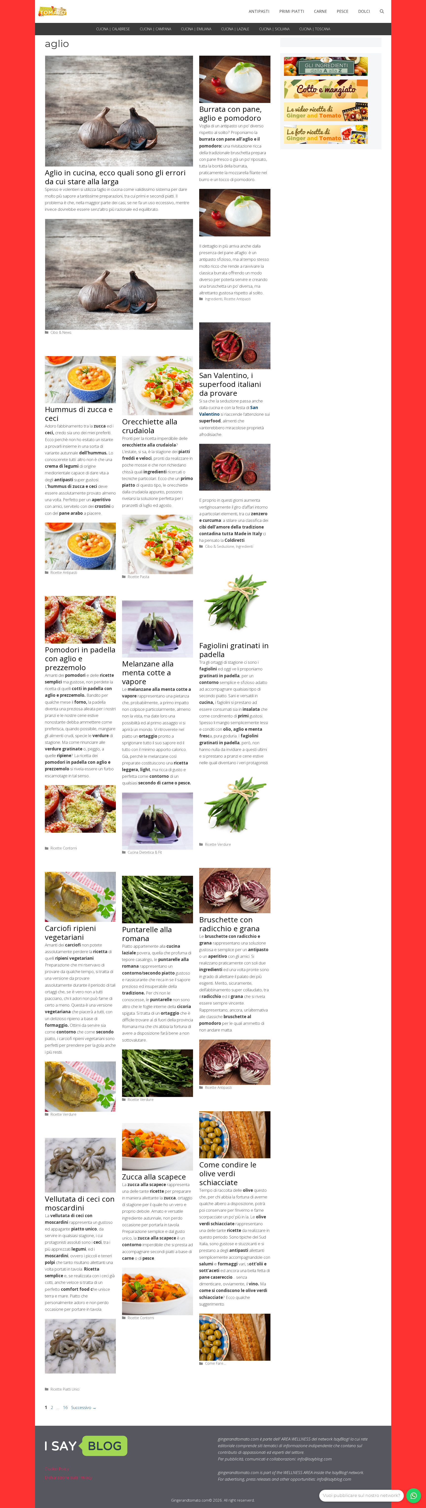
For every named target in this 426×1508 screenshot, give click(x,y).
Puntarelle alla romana (147, 933)
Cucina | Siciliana (274, 29)
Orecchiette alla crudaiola (149, 425)
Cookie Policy (57, 1469)
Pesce (342, 11)
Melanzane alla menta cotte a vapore (148, 672)
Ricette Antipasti (237, 299)
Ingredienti (213, 299)
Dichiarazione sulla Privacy (68, 1477)
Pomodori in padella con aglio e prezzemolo (80, 658)
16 (66, 1407)
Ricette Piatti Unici (65, 1389)
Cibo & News (61, 332)
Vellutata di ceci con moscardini (80, 1203)
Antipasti (259, 11)
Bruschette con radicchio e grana (229, 923)
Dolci (364, 11)
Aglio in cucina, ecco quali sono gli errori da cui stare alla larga (115, 176)
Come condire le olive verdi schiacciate (227, 1173)
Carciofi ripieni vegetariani (70, 932)
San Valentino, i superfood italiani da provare (230, 384)
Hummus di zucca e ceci (79, 413)
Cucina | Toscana (314, 29)
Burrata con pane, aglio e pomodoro (230, 113)
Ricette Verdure (218, 844)
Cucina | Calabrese (113, 29)
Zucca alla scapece (154, 1177)
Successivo (83, 1407)
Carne (320, 11)
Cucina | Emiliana (196, 29)
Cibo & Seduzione (219, 546)
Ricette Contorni (64, 848)
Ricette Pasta (138, 576)
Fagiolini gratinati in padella (234, 649)
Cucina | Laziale (235, 29)
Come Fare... (215, 1363)
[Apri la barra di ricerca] (382, 11)
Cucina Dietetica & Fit (145, 852)
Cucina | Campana (155, 29)
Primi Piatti (291, 11)
